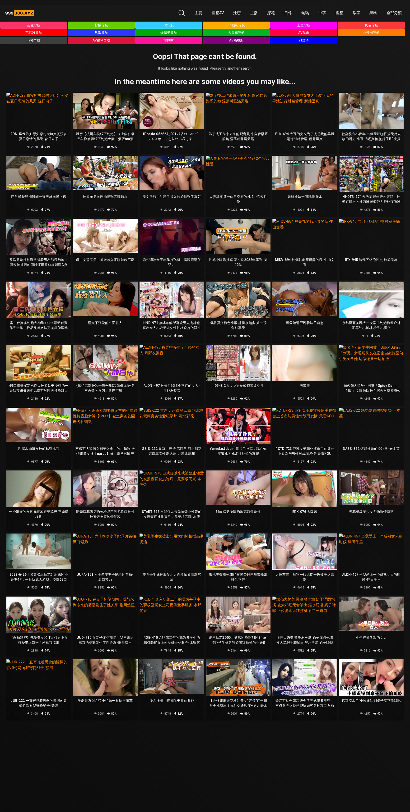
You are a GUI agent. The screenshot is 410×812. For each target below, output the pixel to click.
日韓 (288, 13)
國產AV (218, 13)
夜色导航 (371, 25)
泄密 (237, 13)
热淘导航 (101, 33)
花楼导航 (33, 40)
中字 (322, 13)
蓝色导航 (33, 25)
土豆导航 (303, 25)
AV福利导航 (101, 40)
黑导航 (169, 25)
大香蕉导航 (236, 33)
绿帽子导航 (168, 33)
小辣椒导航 (371, 33)
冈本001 (169, 40)
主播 (254, 13)
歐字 (356, 13)
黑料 (373, 13)
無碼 (305, 13)
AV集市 (303, 33)
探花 (271, 13)
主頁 (198, 13)
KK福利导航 (236, 25)
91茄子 (303, 40)
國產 (339, 13)
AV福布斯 (236, 40)
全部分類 (394, 13)
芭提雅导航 (33, 33)
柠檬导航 (101, 25)
